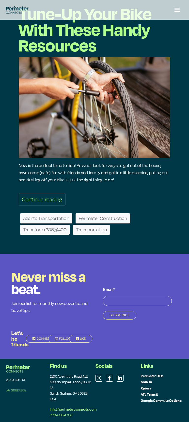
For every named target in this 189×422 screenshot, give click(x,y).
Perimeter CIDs (152, 376)
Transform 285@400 (44, 229)
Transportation (91, 229)
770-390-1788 (61, 415)
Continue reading (42, 199)
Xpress (146, 388)
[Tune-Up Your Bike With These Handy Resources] (95, 107)
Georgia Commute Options (161, 400)
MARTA (146, 382)
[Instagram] (98, 378)
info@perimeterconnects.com (73, 409)
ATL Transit (149, 394)
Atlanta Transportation (46, 218)
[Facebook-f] (109, 378)
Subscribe (120, 315)
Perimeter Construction (103, 218)
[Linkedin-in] (120, 378)
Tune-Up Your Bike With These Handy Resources (85, 29)
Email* (109, 289)
